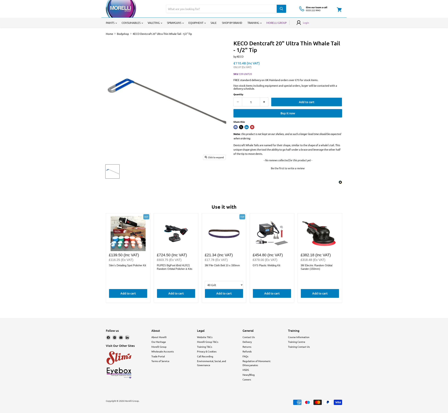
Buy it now (288, 113)
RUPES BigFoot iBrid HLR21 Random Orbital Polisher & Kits (174, 267)
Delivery (247, 341)
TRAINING (253, 22)
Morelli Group (158, 346)
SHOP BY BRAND (232, 22)
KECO (240, 56)
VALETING (154, 22)
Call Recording (205, 356)
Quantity (238, 94)
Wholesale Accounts (162, 351)
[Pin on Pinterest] (252, 127)
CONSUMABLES (131, 22)
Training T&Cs (204, 346)
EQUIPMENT (196, 22)
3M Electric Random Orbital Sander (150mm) (316, 267)
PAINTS (110, 22)
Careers (247, 379)
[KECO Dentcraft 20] (112, 171)
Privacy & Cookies (206, 351)
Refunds (247, 351)
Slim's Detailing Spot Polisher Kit (127, 265)
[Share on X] (241, 127)
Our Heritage (158, 341)
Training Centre (296, 341)
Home (109, 33)
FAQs (245, 356)
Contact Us (249, 337)
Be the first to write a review (288, 168)
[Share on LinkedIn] (246, 127)
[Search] (281, 9)
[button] (287, 167)
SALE (214, 22)
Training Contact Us (299, 346)
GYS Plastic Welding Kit (266, 265)
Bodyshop (123, 33)
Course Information (298, 337)
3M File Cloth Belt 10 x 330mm (222, 265)
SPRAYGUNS (174, 22)
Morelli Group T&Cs (207, 341)
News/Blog (249, 374)
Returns (247, 346)
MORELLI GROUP (276, 22)
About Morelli (159, 337)
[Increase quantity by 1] (264, 102)
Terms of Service (160, 361)
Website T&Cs (204, 337)
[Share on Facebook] (235, 127)
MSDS (246, 369)
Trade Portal (158, 356)
